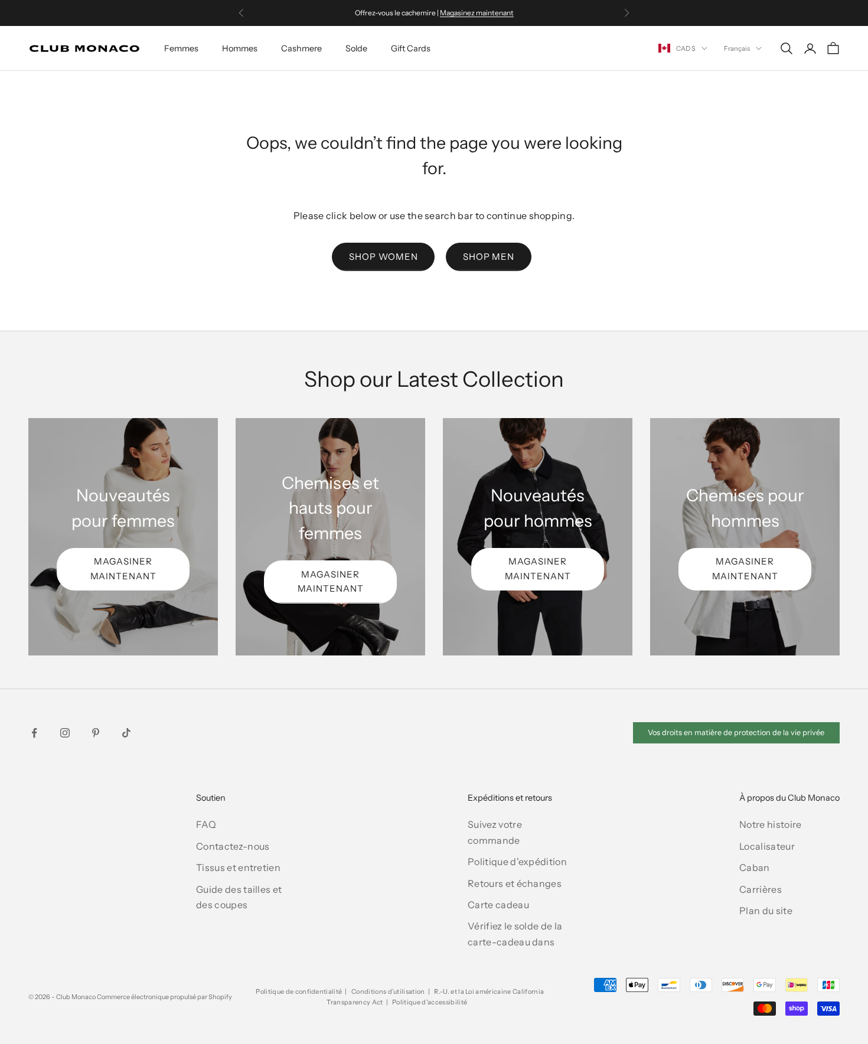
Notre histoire (770, 824)
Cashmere (301, 48)
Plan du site (765, 910)
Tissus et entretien (238, 867)
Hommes (239, 48)
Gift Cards (410, 48)
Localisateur (767, 846)
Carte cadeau (498, 905)
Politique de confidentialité (299, 991)
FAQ (206, 824)
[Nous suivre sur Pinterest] (96, 733)
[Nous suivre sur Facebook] (34, 733)
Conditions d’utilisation (388, 991)
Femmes (181, 48)
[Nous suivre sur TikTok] (126, 733)
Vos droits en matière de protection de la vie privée (736, 732)
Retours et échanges (515, 883)
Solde (356, 48)
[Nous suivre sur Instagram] (65, 733)
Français (737, 48)
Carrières (760, 889)
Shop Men (488, 256)
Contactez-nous (232, 846)
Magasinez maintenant (477, 12)
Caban (754, 867)
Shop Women (383, 256)
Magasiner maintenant (123, 569)
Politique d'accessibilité (429, 1002)
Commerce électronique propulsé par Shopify (164, 997)
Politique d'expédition (517, 861)
